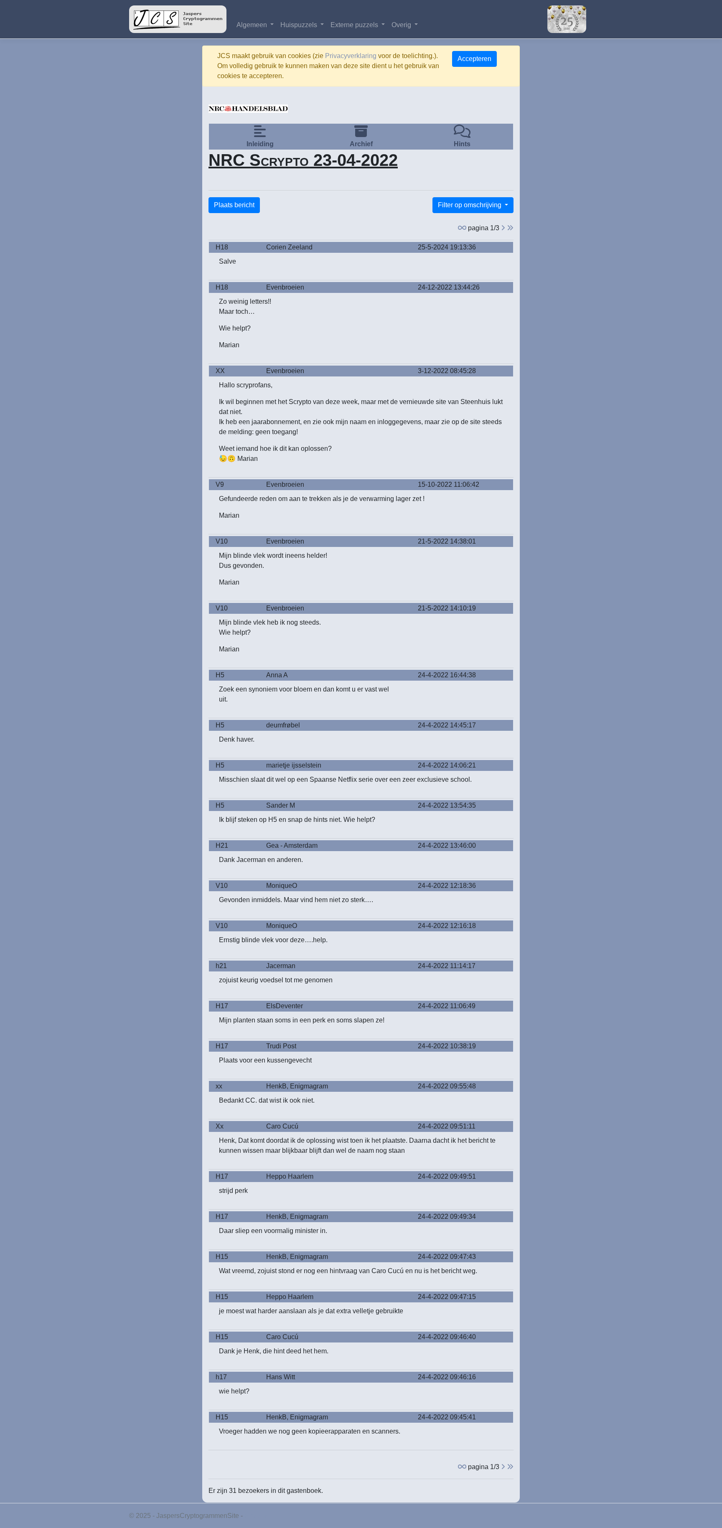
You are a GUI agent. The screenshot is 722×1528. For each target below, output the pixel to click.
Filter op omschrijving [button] (470, 204)
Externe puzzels (355, 24)
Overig (402, 24)
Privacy (255, 1515)
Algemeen (252, 24)
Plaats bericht (234, 204)
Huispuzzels (299, 24)
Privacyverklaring (350, 55)
